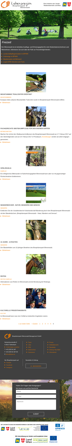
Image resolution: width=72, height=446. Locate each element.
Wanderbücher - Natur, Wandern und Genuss (20, 205)
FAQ (29, 347)
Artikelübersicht (53, 345)
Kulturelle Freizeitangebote (13, 310)
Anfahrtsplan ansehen (12, 347)
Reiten (3, 276)
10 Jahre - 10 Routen (9, 242)
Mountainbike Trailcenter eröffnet (16, 94)
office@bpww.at (10, 354)
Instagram (9, 367)
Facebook (9, 365)
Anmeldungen (46, 137)
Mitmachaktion (6, 131)
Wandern (3, 208)
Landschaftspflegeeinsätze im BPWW (15, 54)
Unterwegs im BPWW (10, 56)
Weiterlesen (6, 102)
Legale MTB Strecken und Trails (14, 62)
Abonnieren (37, 366)
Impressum (31, 352)
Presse (51, 342)
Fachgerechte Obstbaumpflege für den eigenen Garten (25, 128)
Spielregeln (5, 168)
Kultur (3, 313)
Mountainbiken (5, 97)
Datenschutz (32, 349)
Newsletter (52, 347)
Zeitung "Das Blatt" (54, 349)
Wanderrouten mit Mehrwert (12, 59)
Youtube (8, 362)
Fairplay (3, 171)
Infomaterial (52, 352)
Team (30, 342)
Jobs (29, 345)
